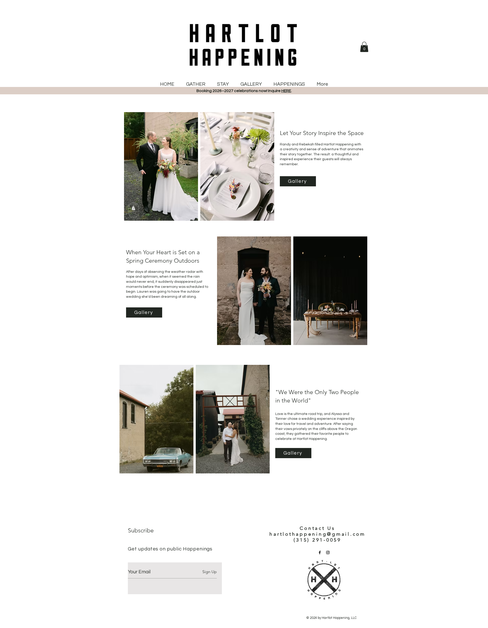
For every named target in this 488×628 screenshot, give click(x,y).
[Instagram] (328, 552)
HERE (286, 91)
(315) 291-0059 (317, 540)
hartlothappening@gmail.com (317, 534)
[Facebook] (319, 552)
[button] (364, 47)
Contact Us (317, 528)
